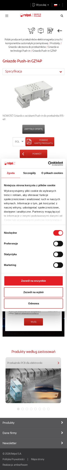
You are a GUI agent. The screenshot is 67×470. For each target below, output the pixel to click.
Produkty (55, 43)
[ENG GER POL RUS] (19, 141)
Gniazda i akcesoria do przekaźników (27, 46)
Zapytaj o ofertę (33, 129)
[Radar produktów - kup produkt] (31, 30)
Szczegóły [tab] (29, 173)
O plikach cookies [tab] (52, 173)
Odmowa (33, 303)
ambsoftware (20, 464)
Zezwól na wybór (33, 292)
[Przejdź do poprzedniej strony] (60, 30)
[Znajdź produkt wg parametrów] (41, 30)
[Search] (62, 15)
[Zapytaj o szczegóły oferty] (50, 30)
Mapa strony (37, 459)
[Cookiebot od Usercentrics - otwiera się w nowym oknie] (48, 163)
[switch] (58, 243)
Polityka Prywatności (14, 459)
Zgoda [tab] (11, 173)
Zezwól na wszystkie (33, 280)
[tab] (33, 71)
